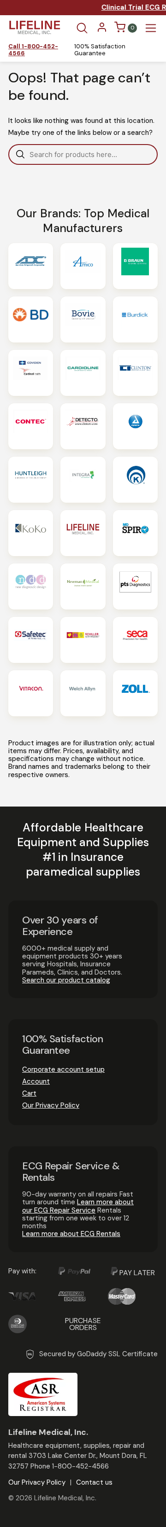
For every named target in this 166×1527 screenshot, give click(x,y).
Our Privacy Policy (50, 1105)
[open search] (82, 28)
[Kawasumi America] (135, 480)
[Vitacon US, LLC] (30, 693)
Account (36, 1081)
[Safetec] (30, 640)
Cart (29, 1093)
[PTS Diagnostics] (135, 586)
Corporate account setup (63, 1069)
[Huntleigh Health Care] (30, 480)
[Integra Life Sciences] (82, 480)
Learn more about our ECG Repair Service (78, 1205)
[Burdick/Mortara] (135, 319)
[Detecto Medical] (82, 426)
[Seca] (135, 640)
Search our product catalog (66, 980)
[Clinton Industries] (135, 373)
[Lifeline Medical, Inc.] (82, 533)
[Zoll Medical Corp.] (135, 693)
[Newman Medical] (82, 586)
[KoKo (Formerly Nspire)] (30, 533)
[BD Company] (30, 319)
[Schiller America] (82, 640)
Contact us (94, 1482)
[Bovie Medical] (82, 319)
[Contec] (30, 426)
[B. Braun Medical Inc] (135, 266)
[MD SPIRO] (135, 533)
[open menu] (151, 28)
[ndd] (30, 586)
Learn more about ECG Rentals (71, 1233)
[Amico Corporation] (82, 266)
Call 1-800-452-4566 (33, 50)
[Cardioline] (82, 373)
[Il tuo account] (101, 30)
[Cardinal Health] (30, 373)
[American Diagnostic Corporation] (30, 266)
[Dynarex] (135, 426)
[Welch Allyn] (82, 693)
